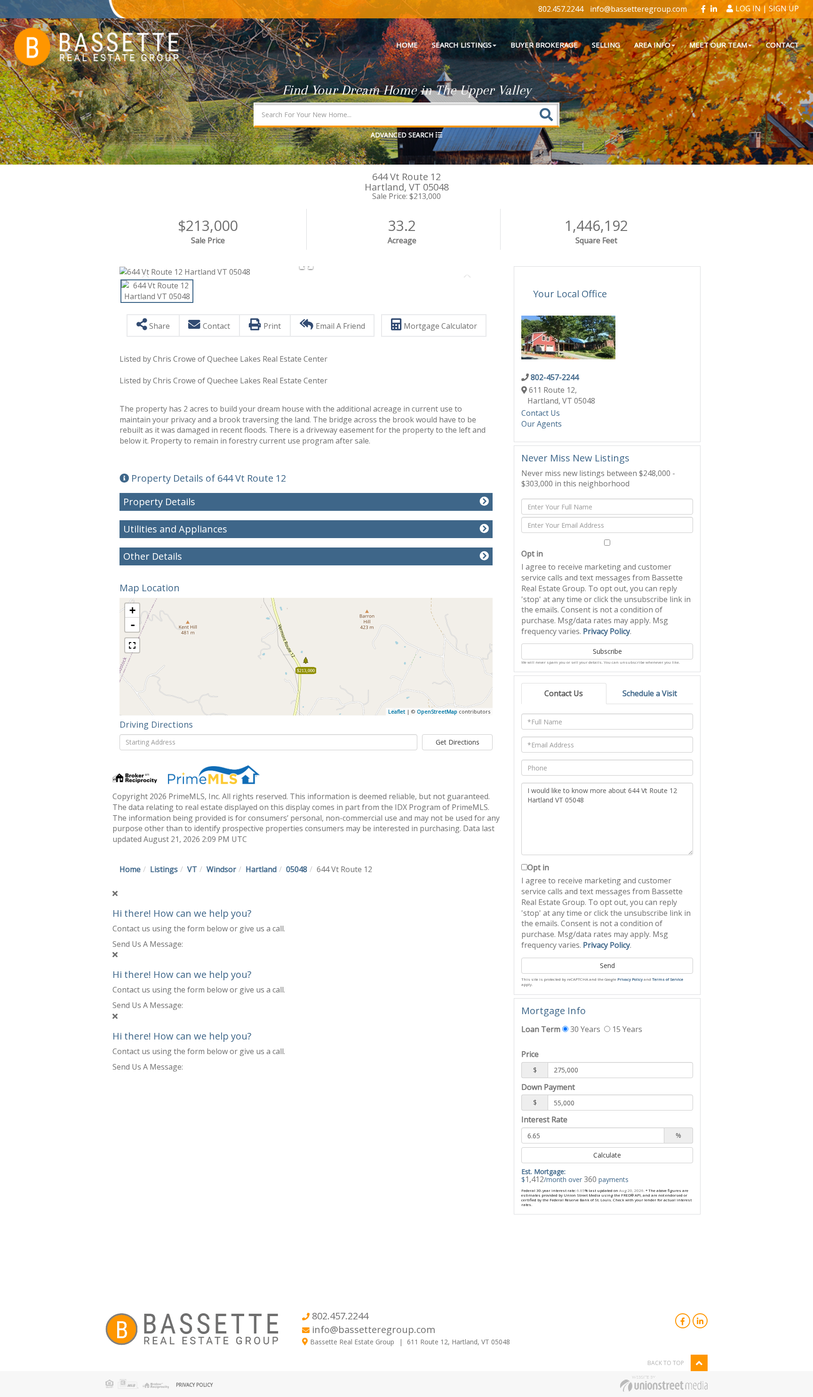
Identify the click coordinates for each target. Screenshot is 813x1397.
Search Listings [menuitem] (462, 44)
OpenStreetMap (437, 711)
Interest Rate (544, 1119)
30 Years (584, 1029)
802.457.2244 (560, 9)
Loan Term (540, 1029)
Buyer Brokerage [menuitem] (544, 44)
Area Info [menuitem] (652, 44)
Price (530, 1054)
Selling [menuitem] (606, 44)
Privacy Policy (606, 631)
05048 (296, 869)
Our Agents (541, 424)
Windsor (221, 869)
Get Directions (457, 742)
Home (130, 869)
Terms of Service (667, 979)
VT (192, 869)
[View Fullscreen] (132, 645)
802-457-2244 (555, 377)
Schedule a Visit (649, 693)
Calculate (607, 1155)
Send (607, 965)
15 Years (626, 1029)
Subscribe (607, 651)
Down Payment (548, 1087)
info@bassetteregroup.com (638, 9)
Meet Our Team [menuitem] (718, 44)
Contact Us (540, 413)
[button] (546, 114)
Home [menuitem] (407, 44)
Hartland (261, 869)
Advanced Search (402, 134)
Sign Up (784, 8)
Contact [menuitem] (782, 44)
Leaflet (396, 711)
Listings (164, 869)
